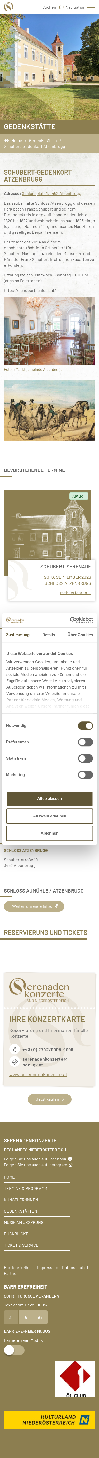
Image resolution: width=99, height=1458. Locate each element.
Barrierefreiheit (18, 1267)
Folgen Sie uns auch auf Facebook (36, 1158)
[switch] (85, 742)
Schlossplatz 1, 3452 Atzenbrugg (51, 193)
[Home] (7, 140)
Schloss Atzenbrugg (68, 583)
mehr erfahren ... (75, 592)
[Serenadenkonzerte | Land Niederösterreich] (9, 6)
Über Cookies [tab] (80, 634)
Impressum (47, 1267)
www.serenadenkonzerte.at (38, 1074)
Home (9, 1176)
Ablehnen (49, 833)
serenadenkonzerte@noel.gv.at (44, 1061)
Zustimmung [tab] (18, 634)
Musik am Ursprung (24, 1222)
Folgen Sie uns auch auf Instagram (36, 1164)
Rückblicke (16, 1233)
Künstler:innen (21, 1199)
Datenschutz (74, 1267)
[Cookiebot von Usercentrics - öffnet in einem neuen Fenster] (70, 620)
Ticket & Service (21, 1244)
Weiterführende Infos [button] (32, 906)
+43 (26, 1049)
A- (11, 1317)
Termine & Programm (25, 1188)
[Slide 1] (49, 410)
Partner (11, 1273)
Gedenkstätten (20, 1210)
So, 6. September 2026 (67, 577)
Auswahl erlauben (49, 816)
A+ (40, 1317)
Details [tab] (48, 634)
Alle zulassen (49, 798)
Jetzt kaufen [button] (47, 1098)
